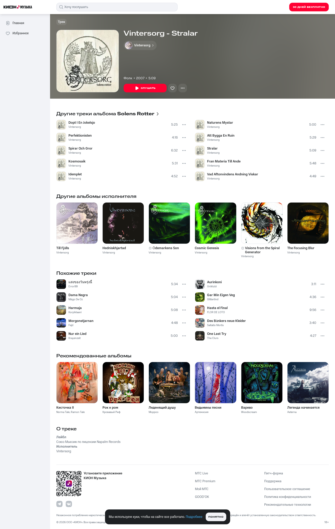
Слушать (148, 88)
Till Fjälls (62, 248)
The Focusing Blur (300, 248)
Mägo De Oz (75, 299)
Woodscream (249, 412)
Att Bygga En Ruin (220, 135)
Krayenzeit (74, 338)
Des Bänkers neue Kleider (226, 321)
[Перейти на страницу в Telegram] (59, 504)
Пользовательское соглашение (287, 489)
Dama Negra (78, 295)
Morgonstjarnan (80, 321)
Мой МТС (201, 489)
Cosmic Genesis (207, 248)
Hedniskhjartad (114, 248)
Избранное (21, 33)
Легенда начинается (303, 408)
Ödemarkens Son (166, 248)
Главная (18, 23)
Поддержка (272, 481)
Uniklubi (212, 286)
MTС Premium (205, 481)
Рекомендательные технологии (287, 504)
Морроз (153, 412)
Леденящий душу (162, 408)
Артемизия (201, 412)
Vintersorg (74, 127)
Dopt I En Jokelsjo (81, 122)
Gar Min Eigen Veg (221, 295)
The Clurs (212, 338)
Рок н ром (110, 408)
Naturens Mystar (220, 122)
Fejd (70, 325)
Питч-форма (273, 473)
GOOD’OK (202, 497)
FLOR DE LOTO (216, 312)
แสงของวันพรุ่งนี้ (80, 282)
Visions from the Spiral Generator (262, 250)
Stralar (212, 148)
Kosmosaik (76, 161)
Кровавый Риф (111, 412)
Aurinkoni (214, 282)
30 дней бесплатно (309, 7)
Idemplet (75, 174)
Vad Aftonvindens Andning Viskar (232, 174)
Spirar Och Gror (80, 148)
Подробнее (194, 517)
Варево (247, 408)
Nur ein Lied (77, 334)
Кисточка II (65, 408)
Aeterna (291, 412)
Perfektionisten (80, 135)
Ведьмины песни (208, 408)
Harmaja (75, 308)
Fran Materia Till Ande (224, 161)
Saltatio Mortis (215, 325)
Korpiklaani (75, 312)
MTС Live (201, 473)
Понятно (215, 517)
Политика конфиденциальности (287, 497)
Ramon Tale (78, 412)
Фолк (128, 78)
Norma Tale (63, 412)
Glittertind (212, 299)
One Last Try (216, 334)
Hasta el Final (217, 308)
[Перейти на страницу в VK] (69, 504)
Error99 (73, 286)
